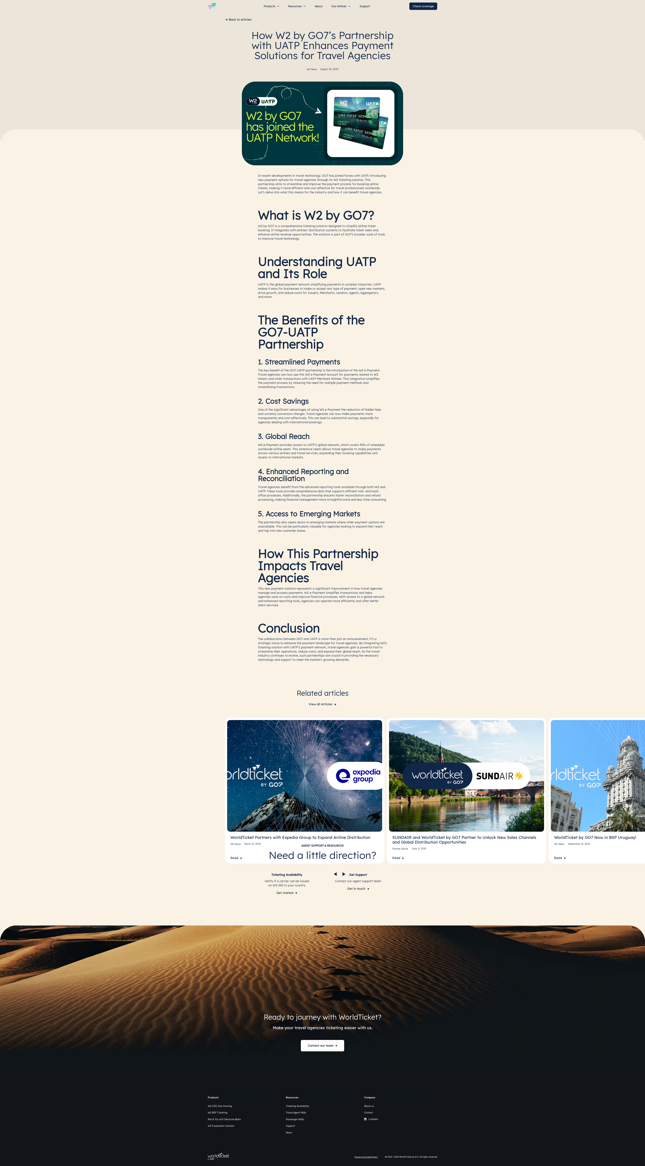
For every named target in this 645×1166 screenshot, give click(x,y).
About (319, 6)
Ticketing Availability (297, 1106)
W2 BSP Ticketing (217, 1112)
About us (369, 1106)
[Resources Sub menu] (304, 6)
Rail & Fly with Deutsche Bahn (224, 1119)
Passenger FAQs (295, 1119)
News (289, 1132)
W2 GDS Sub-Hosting (220, 1106)
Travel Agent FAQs (296, 1112)
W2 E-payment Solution (221, 1125)
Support (365, 6)
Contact (368, 1112)
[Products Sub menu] (278, 6)
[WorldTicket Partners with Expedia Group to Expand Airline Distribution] (304, 775)
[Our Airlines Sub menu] (349, 6)
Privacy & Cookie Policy (366, 1157)
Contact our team (321, 1046)
